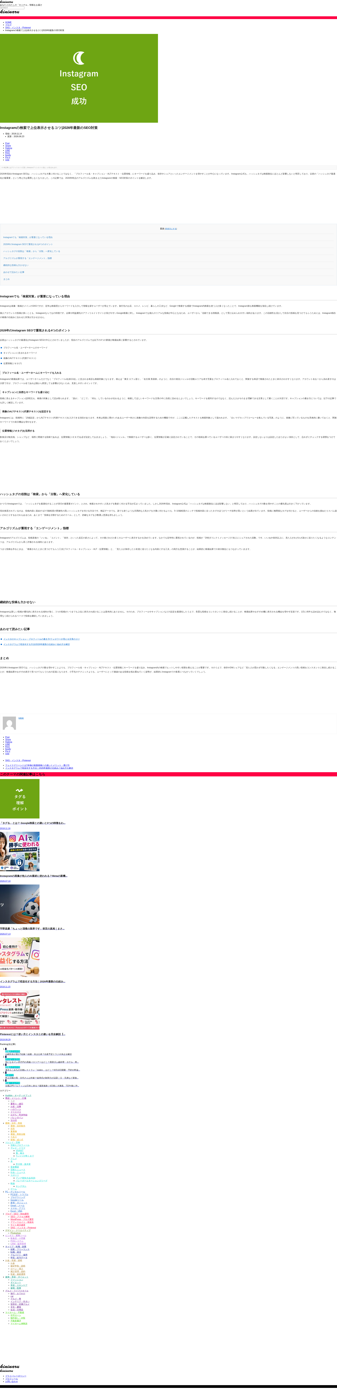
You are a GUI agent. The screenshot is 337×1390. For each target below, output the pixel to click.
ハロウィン (16, 1109)
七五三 (14, 1137)
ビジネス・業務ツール (15, 1235)
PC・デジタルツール (15, 1192)
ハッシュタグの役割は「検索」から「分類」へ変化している (31, 251)
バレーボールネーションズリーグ (31, 1181)
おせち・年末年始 (19, 1115)
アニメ (14, 1159)
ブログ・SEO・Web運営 (17, 1214)
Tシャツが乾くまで (25, 1156)
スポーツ (15, 1175)
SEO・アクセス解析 (20, 1216)
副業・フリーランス (20, 1249)
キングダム (21, 1186)
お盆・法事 (16, 1106)
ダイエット (16, 1282)
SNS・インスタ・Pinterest (12, 17)
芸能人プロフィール (20, 1145)
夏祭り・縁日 (17, 1104)
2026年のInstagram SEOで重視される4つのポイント (28, 244)
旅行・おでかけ (18, 1293)
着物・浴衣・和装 (13, 1123)
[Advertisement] (79, 201)
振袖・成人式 (17, 1140)
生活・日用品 (17, 1310)
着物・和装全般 (18, 1134)
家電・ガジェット (19, 1203)
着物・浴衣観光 (18, 1126)
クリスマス (16, 1112)
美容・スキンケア (19, 1285)
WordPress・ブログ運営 (22, 1219)
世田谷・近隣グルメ (20, 1304)
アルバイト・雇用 (19, 1255)
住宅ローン (16, 1315)
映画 (13, 1183)
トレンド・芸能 (12, 1142)
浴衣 (13, 1129)
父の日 (14, 1120)
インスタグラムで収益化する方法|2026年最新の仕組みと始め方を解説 (36, 644)
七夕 (13, 1101)
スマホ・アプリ (18, 1208)
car (12, 1296)
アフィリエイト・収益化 (22, 1222)
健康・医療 (16, 1288)
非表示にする (170, 229)
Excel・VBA (16, 1211)
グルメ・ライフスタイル (16, 1291)
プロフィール (11, 1379)
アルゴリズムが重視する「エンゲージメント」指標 (27, 258)
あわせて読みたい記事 (13, 272)
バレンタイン (17, 1117)
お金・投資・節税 (13, 1260)
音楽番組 (15, 1167)
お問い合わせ (11, 1381)
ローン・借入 (17, 1269)
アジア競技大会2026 (25, 1178)
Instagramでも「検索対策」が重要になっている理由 (28, 237)
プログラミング (18, 1197)
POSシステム (17, 1241)
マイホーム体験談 (19, 1323)
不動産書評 (16, 1321)
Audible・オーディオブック (18, 1095)
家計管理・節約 (18, 1271)
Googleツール (17, 1200)
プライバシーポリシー (15, 1376)
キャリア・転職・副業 (15, 1246)
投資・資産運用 (18, 1274)
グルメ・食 (16, 1299)
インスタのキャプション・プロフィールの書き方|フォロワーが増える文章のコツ (41, 639)
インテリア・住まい (20, 1301)
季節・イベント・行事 (15, 1098)
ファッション (17, 1280)
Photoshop (16, 1233)
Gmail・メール (17, 1205)
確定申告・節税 (18, 1266)
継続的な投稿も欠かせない (16, 265)
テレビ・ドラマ (18, 1148)
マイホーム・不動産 (14, 1312)
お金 (13, 1263)
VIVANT (19, 1150)
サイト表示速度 (18, 1225)
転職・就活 (16, 1252)
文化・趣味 (16, 1307)
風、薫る (20, 1153)
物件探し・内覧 (18, 1318)
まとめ (6, 279)
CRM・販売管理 (18, 1244)
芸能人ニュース (18, 1170)
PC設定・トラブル (19, 1194)
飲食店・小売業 (18, 1238)
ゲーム (14, 1189)
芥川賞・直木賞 (23, 1164)
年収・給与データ (19, 1258)
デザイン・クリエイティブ (18, 1230)
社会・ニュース (18, 1172)
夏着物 (14, 1131)
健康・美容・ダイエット (16, 1277)
